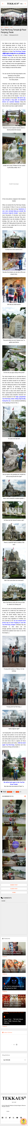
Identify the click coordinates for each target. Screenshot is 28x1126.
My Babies (6, 27)
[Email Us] (23, 1121)
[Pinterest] (21, 1117)
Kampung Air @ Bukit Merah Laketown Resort (11, 862)
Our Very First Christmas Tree (12, 810)
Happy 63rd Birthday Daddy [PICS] (12, 836)
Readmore (5, 956)
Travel (11, 27)
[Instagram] (6, 1117)
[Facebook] (2, 1117)
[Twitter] (10, 1117)
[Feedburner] (13, 1117)
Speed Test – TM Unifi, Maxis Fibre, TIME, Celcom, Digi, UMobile (13, 1021)
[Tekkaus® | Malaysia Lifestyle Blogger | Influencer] (12, 4)
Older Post (14, 888)
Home (2, 27)
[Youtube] (17, 1117)
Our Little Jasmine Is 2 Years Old (12, 850)
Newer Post (14, 884)
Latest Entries (7, 1032)
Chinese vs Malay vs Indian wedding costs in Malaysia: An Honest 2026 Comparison (13, 1004)
